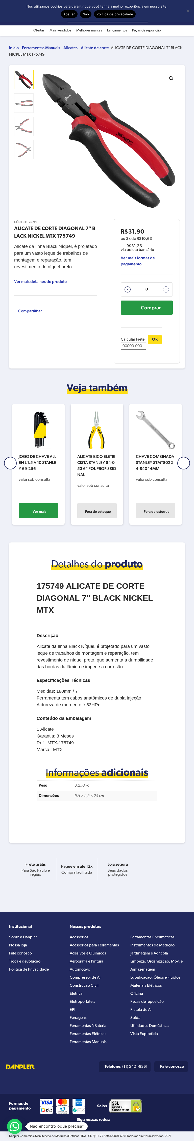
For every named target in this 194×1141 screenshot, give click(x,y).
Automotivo (80, 970)
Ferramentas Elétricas (88, 1034)
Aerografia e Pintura (86, 962)
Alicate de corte (95, 47)
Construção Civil (84, 986)
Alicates (70, 47)
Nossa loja (18, 945)
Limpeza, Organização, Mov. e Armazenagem (156, 966)
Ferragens (78, 1018)
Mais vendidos (60, 30)
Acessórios (79, 937)
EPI (72, 1010)
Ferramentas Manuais (41, 47)
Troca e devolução (24, 962)
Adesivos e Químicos (88, 953)
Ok (155, 340)
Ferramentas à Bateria (88, 1026)
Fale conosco (20, 953)
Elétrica (76, 994)
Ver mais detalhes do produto (40, 281)
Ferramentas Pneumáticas (152, 937)
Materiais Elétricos (146, 986)
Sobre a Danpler (23, 937)
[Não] (187, 10)
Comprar (151, 308)
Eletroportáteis (82, 1002)
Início (14, 47)
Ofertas (38, 30)
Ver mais (39, 511)
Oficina (136, 994)
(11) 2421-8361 (126, 1067)
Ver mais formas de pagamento (138, 260)
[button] (171, 78)
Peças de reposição (146, 30)
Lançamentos (117, 30)
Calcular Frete (132, 340)
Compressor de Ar (85, 978)
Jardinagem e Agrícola (149, 953)
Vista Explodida (144, 1034)
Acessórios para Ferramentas (94, 945)
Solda (135, 1018)
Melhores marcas (89, 30)
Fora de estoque (98, 511)
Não (86, 14)
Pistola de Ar (141, 1010)
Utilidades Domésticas (149, 1026)
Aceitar (69, 14)
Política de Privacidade (29, 970)
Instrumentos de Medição (152, 945)
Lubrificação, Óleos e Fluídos (155, 978)
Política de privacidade (114, 14)
